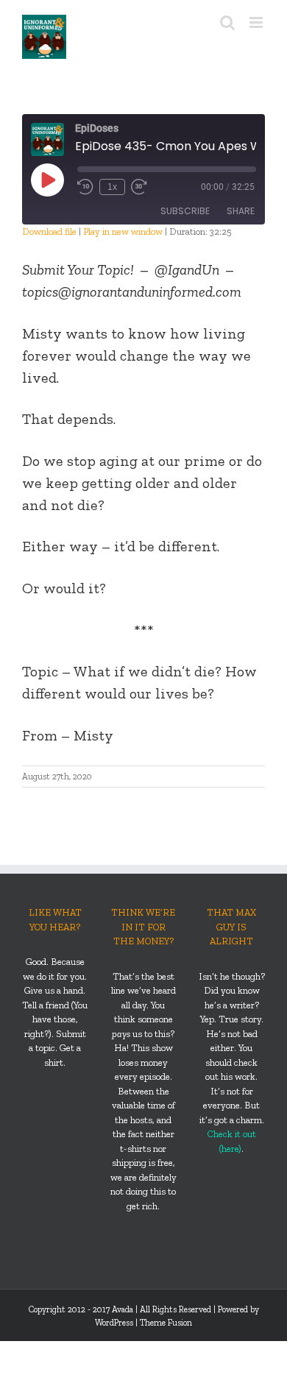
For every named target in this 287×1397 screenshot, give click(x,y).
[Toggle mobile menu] (257, 22)
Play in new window (123, 231)
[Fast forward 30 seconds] (139, 187)
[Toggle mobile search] (227, 22)
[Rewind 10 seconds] (85, 187)
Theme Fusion (166, 1323)
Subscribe (185, 211)
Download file (49, 231)
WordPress (114, 1323)
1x (112, 187)
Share (241, 211)
